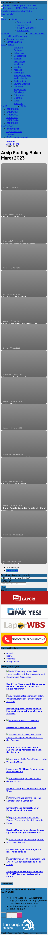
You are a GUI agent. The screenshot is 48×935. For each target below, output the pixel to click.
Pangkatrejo (20, 89)
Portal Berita (7, 884)
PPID (3, 44)
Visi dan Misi (22, 24)
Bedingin (18, 50)
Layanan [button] (5, 33)
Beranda (5, 19)
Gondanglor (19, 61)
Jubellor (17, 67)
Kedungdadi (20, 81)
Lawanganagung (22, 83)
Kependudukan (14, 131)
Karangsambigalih (22, 75)
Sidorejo (18, 97)
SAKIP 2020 (12, 109)
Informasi (10, 658)
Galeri (41, 19)
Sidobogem (19, 95)
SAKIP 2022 (12, 114)
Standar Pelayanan (15, 39)
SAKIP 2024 (12, 120)
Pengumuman (13, 661)
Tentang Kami (24, 22)
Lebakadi (18, 86)
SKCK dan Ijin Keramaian (18, 137)
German (17, 58)
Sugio (16, 100)
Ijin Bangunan (12, 128)
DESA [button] (11, 44)
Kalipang (18, 69)
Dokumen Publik (37, 33)
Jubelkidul (18, 64)
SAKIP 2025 (12, 123)
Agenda (10, 653)
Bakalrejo (18, 47)
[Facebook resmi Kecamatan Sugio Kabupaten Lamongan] (14, 916)
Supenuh (18, 103)
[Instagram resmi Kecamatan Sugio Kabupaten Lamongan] (19, 916)
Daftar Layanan (14, 41)
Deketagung (20, 55)
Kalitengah (19, 72)
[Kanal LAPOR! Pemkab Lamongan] (9, 916)
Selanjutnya (12, 570)
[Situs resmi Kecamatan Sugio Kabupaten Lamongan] (3, 916)
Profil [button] (14, 19)
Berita (9, 655)
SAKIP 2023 (12, 117)
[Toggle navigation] (2, 17)
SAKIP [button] (4, 106)
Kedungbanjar (20, 78)
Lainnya (10, 134)
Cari (3, 587)
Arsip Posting (12, 144)
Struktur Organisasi (26, 27)
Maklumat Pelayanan (16, 36)
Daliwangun (19, 53)
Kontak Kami (23, 30)
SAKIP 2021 (12, 111)
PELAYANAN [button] (7, 125)
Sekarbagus (19, 92)
